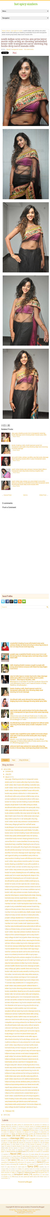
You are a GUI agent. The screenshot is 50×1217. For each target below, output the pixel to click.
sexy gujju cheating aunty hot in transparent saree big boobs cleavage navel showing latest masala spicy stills (29, 434)
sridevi (13, 1169)
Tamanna (37, 1171)
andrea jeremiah (41, 1126)
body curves (29, 1134)
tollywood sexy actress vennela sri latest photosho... (22, 915)
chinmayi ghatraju (41, 1136)
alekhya (44, 1124)
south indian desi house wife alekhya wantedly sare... (22, 785)
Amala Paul (5, 1126)
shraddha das (23, 1164)
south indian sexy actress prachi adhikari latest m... (22, 985)
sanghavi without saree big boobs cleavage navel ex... (23, 1011)
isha (23, 1144)
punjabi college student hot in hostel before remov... (22, 918)
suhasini (44, 1169)
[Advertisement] (25, 25)
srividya (37, 1169)
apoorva (11, 1130)
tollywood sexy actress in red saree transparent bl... (22, 1053)
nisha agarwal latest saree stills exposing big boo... (22, 810)
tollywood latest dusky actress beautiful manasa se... (22, 929)
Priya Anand (15, 1158)
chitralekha (4, 1138)
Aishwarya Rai (28, 1124)
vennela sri (6, 1176)
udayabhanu (36, 1174)
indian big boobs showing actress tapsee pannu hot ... (23, 988)
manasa (20, 1150)
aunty (47, 1130)
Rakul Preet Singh (33, 1158)
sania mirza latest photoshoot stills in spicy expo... (22, 954)
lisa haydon (14, 1148)
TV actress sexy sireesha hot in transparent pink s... (22, 983)
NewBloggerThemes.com (25, 1213)
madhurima (40, 1148)
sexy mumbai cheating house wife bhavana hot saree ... (23, 858)
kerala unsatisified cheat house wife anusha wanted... (23, 991)
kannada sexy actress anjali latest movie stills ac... (21, 898)
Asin (42, 1130)
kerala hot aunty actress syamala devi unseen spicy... (22, 884)
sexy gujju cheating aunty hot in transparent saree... (22, 779)
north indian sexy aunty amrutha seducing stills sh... (22, 1076)
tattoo (13, 1172)
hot (41, 1142)
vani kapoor (45, 1174)
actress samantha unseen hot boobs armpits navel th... (23, 1000)
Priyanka (24, 1158)
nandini (38, 1151)
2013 (5, 1115)
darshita (40, 1138)
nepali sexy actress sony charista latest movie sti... (21, 1087)
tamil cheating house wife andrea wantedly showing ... (23, 1098)
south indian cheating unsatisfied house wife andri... (22, 790)
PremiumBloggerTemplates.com (25, 1211)
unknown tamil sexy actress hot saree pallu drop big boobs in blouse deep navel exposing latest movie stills (28, 747)
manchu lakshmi (30, 1150)
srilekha (19, 1169)
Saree (39, 1162)
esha (29, 1140)
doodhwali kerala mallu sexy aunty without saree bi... (22, 1025)
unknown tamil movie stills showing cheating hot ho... (23, 1019)
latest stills (4, 1148)
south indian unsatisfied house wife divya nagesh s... (22, 1096)
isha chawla (30, 1144)
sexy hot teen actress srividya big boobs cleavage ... (22, 963)
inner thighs (16, 1144)
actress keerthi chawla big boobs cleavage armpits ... (23, 966)
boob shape (6, 1136)
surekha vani (4, 1171)
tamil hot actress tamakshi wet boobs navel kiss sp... (22, 952)
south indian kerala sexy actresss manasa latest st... (22, 821)
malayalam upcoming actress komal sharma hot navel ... (23, 1022)
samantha (4, 1162)
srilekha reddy (28, 1169)
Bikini (13, 1134)
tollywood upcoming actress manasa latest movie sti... (23, 886)
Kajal (2, 1146)
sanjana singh (31, 1162)
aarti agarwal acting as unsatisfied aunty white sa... (22, 855)
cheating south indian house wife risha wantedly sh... (22, 1090)
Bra (32, 1136)
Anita (2, 1128)
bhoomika (44, 1132)
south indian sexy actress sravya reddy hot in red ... (22, 901)
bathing (12, 1132)
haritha (36, 1142)
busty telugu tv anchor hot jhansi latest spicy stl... (21, 1033)
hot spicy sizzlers (25, 4)
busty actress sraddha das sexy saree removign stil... (22, 813)
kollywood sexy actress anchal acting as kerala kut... (22, 1073)
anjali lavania (22, 1128)
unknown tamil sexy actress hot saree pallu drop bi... (22, 1028)
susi (23, 1171)
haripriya (28, 1142)
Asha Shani (35, 1130)
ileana (8, 1144)
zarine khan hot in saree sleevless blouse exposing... (22, 841)
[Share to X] (6, 425)
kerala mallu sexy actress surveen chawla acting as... (22, 892)
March (7, 777)
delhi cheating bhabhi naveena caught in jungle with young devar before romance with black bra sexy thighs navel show (28, 666)
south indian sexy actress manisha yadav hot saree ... (22, 861)
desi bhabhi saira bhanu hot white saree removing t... (22, 816)
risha (21, 1160)
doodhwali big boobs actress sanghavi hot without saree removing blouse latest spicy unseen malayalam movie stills (29, 724)
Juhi (45, 1144)
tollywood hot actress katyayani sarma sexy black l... (22, 934)
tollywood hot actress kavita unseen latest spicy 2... (22, 1093)
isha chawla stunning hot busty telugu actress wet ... (22, 1039)
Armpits (26, 1130)
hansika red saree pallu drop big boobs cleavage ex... (23, 847)
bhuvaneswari (5, 1134)
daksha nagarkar (30, 1138)
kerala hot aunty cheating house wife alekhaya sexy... (22, 872)
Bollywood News (41, 1134)
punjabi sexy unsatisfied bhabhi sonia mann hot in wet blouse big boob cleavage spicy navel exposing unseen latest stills (28, 656)
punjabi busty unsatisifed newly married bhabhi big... (22, 906)
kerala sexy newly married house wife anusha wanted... (23, 1067)
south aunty (21, 1167)
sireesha (31, 1164)
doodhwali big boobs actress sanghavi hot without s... (23, 957)
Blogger (29, 1182)
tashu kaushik (5, 1172)
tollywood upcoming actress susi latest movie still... (22, 1084)
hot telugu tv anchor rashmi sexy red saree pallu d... (22, 1016)
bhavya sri (28, 1132)
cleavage (14, 1138)
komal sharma (35, 1146)
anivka (8, 1128)
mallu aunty (11, 1150)
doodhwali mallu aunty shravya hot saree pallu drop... (22, 807)
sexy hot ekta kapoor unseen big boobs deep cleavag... (23, 895)
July (6, 774)
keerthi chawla (16, 1146)
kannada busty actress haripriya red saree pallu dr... (22, 1048)
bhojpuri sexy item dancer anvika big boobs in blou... (22, 1065)
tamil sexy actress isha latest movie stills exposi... (21, 1036)
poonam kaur (43, 1156)
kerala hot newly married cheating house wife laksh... (22, 802)
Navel (8, 30)
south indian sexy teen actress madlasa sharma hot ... (23, 932)
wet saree (24, 1176)
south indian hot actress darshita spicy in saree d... (22, 1056)
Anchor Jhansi (29, 1126)
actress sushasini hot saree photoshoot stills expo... (22, 799)
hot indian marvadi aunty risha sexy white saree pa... (22, 974)
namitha (31, 1151)
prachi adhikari (5, 1158)
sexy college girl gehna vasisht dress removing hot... (22, 968)
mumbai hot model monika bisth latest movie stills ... (22, 923)
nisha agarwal (45, 1154)
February (8, 1111)
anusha (44, 1128)
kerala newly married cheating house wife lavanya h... (22, 833)
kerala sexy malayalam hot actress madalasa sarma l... (23, 889)
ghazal (5, 1142)
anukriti (37, 1128)
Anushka (4, 1130)
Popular (5, 760)
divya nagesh (12, 1140)
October (8, 771)
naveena (5, 1154)
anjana (31, 1128)
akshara (37, 1124)
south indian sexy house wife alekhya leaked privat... (22, 1079)
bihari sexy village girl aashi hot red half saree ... (21, 824)
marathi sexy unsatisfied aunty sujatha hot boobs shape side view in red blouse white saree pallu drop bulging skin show (28, 735)
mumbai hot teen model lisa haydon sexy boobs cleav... (23, 903)
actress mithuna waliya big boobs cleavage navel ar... (22, 943)
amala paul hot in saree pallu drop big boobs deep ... (22, 782)
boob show (21, 1136)
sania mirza (20, 1162)
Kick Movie (26, 1146)
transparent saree (16, 30)
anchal (21, 1126)
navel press (25, 1154)
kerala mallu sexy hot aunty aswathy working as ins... (22, 971)
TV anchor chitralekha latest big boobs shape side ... (22, 980)
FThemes (19, 1209)
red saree (12, 1160)
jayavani (39, 1144)
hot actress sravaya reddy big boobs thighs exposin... (23, 946)
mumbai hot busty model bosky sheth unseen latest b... (23, 912)
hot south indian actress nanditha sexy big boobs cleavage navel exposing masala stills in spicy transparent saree (30, 458)
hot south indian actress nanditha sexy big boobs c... (22, 867)
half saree (13, 1142)
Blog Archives (23, 760)
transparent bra (42, 1172)
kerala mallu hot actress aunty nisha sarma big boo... (22, 994)
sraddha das (43, 1167)
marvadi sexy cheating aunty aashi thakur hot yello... (22, 830)
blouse (20, 1134)
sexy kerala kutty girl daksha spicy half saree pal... (21, 1101)
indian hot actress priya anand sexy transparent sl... (22, 920)
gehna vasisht (45, 1140)
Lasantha (37, 1209)
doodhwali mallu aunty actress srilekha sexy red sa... (22, 796)
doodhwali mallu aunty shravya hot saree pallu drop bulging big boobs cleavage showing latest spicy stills (28, 700)
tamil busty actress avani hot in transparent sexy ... (21, 1062)
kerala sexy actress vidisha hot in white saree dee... (22, 793)
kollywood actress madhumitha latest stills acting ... (22, 1014)
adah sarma (17, 1124)
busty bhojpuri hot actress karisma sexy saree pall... (22, 827)
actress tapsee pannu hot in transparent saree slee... (22, 997)
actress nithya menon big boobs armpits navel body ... (23, 1002)
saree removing (11, 1164)
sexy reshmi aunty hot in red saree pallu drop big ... (22, 819)
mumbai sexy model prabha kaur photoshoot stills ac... (23, 926)
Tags (13, 760)
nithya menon (16, 1156)
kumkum (44, 1146)
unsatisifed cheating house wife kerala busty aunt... (22, 878)
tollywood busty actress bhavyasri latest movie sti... (22, 1059)
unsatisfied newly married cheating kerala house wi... (22, 838)
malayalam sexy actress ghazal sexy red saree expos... (23, 1050)
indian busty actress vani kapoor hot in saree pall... (22, 977)
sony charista (11, 1167)
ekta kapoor (22, 1140)
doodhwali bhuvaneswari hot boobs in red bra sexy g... (23, 850)
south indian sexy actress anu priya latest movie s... (22, 869)
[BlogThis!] (4, 425)
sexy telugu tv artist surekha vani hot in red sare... (21, 1008)
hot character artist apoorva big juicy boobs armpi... (22, 1005)
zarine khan (4, 1178)
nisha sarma (6, 1156)
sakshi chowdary (42, 1160)
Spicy (30, 1166)
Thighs (19, 1172)
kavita (8, 1146)
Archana (18, 1130)
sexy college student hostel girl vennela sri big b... (21, 1107)
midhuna (40, 1150)
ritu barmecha (30, 1160)
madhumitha (30, 1148)
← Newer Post (6, 495)
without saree (43, 1176)
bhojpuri (36, 1132)
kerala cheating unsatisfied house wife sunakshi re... (22, 864)
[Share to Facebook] (9, 425)
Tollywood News (30, 1172)
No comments (28, 49)
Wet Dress (15, 1176)
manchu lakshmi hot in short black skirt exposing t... (22, 949)
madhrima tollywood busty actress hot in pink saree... (23, 1042)
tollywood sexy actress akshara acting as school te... (22, 1081)
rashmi (43, 1158)
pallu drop (26, 1156)
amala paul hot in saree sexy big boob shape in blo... (22, 875)
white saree (33, 1176)
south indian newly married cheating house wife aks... (23, 787)
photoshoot (34, 1156)
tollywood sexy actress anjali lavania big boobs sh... (22, 1070)
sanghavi (12, 1162)
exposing (36, 1140)
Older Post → (43, 495)
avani (5, 1132)
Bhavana (19, 1132)
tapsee (45, 1171)
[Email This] (2, 425)
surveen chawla (15, 1171)
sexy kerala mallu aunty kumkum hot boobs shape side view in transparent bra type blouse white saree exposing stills (29, 712)
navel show (34, 1154)
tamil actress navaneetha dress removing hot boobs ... (23, 940)
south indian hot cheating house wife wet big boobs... (23, 960)
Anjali (14, 1128)
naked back (22, 1151)
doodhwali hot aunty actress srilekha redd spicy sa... (22, 881)
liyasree (22, 1148)
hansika (21, 1142)
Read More (16, 436)
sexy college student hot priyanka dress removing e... (22, 937)
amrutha (14, 1126)
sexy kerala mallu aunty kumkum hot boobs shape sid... (23, 1104)
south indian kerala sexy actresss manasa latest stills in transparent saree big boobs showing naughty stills (29, 470)
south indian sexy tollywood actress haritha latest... (22, 1045)
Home (4, 30)
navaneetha (46, 1151)
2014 (5, 769)
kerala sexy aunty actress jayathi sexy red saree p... (22, 836)
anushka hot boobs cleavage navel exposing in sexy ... (23, 853)
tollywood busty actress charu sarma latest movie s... (22, 909)
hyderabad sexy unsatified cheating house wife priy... (22, 844)
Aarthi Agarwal (6, 1124)
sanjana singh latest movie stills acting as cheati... (21, 805)
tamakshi (29, 1171)
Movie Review (11, 1151)
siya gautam (39, 1164)
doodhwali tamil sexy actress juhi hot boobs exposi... (22, 1031)
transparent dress (6, 1174)
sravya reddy (4, 1169)
